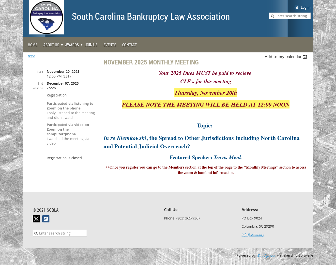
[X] (36, 218)
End (40, 83)
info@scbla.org (253, 234)
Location (37, 88)
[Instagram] (45, 218)
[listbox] (286, 57)
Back (31, 56)
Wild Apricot (266, 255)
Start (40, 72)
